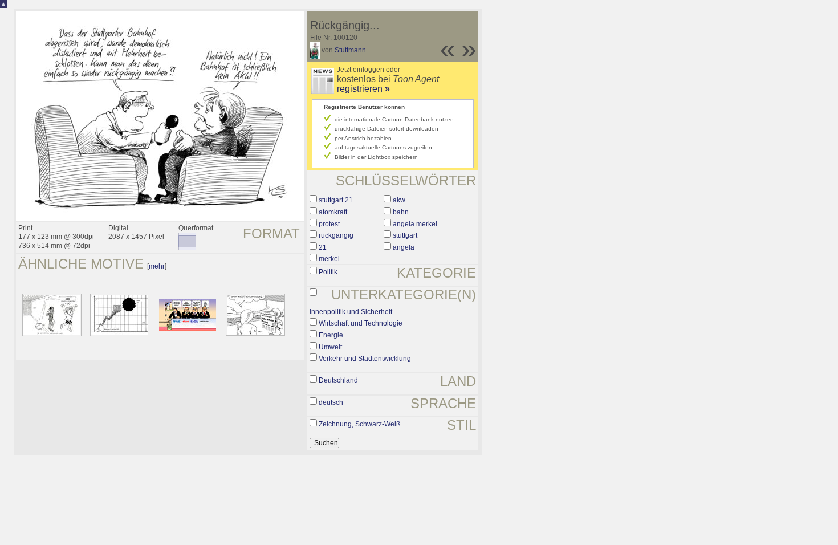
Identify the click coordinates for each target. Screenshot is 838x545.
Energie (331, 335)
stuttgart (405, 235)
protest (329, 224)
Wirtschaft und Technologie (360, 323)
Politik (328, 272)
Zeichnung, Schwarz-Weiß (359, 424)
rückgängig (336, 235)
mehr (157, 266)
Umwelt (330, 347)
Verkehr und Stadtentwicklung (365, 359)
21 (323, 247)
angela (403, 247)
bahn (401, 212)
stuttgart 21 (336, 200)
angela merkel (415, 224)
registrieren (363, 88)
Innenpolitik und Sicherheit (351, 312)
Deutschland (338, 380)
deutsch (331, 402)
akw (399, 200)
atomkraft (333, 212)
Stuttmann (350, 50)
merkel (329, 259)
